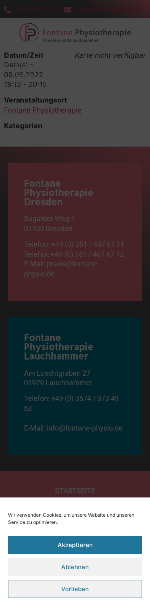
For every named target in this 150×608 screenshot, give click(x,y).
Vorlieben (75, 589)
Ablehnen (75, 567)
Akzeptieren (75, 545)
